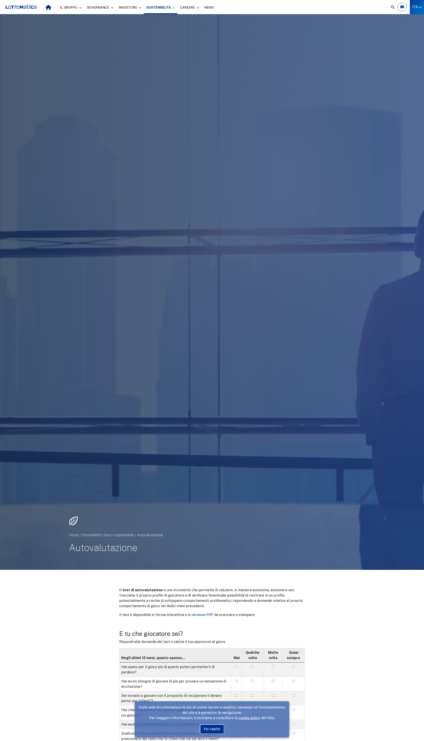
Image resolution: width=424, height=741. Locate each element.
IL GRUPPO (69, 7)
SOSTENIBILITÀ (158, 7)
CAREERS (188, 7)
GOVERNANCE (98, 7)
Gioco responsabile (119, 535)
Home (74, 535)
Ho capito (212, 729)
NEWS (209, 7)
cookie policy (249, 718)
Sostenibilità (91, 535)
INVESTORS (128, 7)
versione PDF (202, 615)
